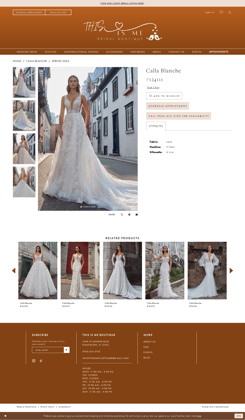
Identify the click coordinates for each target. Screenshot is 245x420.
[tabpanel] (24, 83)
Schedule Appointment (168, 105)
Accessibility (64, 407)
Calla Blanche (36, 61)
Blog (147, 357)
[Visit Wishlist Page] (221, 12)
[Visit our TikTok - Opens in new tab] (41, 360)
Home (17, 61)
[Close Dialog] (5, 416)
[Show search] (229, 12)
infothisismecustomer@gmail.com (105, 358)
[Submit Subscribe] (67, 350)
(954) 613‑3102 (91, 351)
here (199, 415)
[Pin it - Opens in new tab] (129, 214)
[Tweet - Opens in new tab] (121, 214)
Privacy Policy (47, 407)
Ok (239, 415)
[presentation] (37, 270)
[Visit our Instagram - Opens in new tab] (33, 360)
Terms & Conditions (26, 407)
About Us (150, 341)
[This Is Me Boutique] (122, 30)
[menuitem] (29, 12)
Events (148, 352)
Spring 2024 (60, 61)
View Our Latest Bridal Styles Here (122, 3)
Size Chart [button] (153, 87)
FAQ (146, 346)
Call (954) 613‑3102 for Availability (179, 115)
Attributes (156, 126)
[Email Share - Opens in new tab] (137, 214)
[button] (209, 12)
